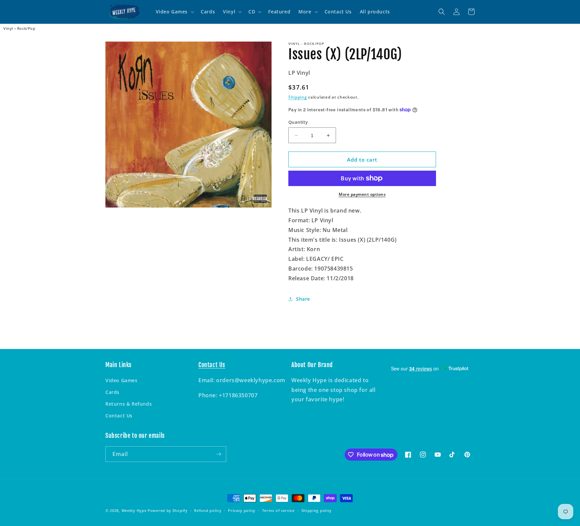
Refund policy (207, 510)
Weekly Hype (134, 510)
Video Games (121, 380)
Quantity (298, 122)
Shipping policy (316, 510)
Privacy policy (241, 510)
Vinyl (8, 28)
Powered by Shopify (168, 510)
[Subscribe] (218, 454)
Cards (112, 392)
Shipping (297, 97)
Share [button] (303, 299)
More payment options (362, 194)
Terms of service (278, 510)
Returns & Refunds (128, 404)
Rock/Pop (26, 28)
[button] (174, 12)
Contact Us (119, 415)
